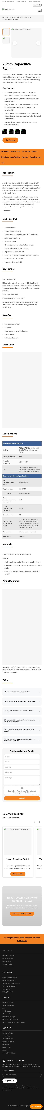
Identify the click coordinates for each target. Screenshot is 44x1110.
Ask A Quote (18, 874)
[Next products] (40, 822)
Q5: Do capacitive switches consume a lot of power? (19, 730)
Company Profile (7, 1033)
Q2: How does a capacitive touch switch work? (20, 701)
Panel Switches (7, 958)
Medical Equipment (8, 980)
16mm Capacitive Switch (17, 859)
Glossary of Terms (8, 1014)
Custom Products (8, 967)
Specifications (15, 157)
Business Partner (34, 1)
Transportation (7, 989)
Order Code (5, 157)
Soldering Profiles (8, 1005)
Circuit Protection (8, 955)
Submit (22, 798)
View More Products (10, 818)
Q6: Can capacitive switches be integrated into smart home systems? (20, 740)
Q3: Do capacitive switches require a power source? (18, 711)
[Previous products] (34, 822)
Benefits (34, 151)
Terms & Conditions (8, 1053)
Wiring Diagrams (35, 157)
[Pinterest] (17, 1094)
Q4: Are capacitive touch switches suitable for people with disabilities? (19, 720)
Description (5, 151)
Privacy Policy (6, 1047)
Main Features (15, 151)
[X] (8, 1094)
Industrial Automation (9, 977)
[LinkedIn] (12, 1094)
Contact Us (22, 940)
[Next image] (38, 43)
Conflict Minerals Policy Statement (13, 1022)
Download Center (8, 1)
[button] (22, 692)
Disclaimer (5, 1044)
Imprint (4, 1050)
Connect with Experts (22, 914)
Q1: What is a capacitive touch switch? (17, 692)
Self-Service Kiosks (8, 986)
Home (4, 17)
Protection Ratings (8, 1017)
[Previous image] (15, 43)
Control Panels (7, 964)
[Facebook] (3, 1094)
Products (12, 17)
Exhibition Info (21, 1)
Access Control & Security (11, 983)
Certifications (6, 1011)
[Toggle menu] (39, 11)
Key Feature (26, 151)
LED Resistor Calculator (10, 1019)
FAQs (2, 163)
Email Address (8, 1070)
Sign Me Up (9, 1081)
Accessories (6, 961)
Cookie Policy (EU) (8, 1041)
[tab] (6, 31)
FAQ (3, 1008)
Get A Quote (10, 140)
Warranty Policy (7, 1039)
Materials (25, 157)
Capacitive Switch (23, 17)
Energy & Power (7, 992)
